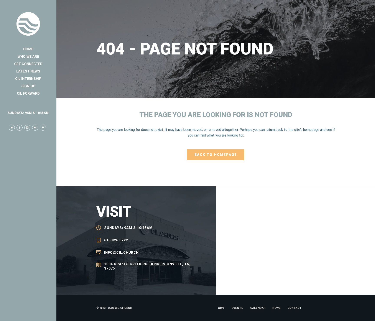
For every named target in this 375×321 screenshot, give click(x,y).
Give (221, 307)
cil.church (123, 307)
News (276, 307)
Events (237, 307)
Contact (295, 307)
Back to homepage (215, 155)
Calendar (257, 307)
